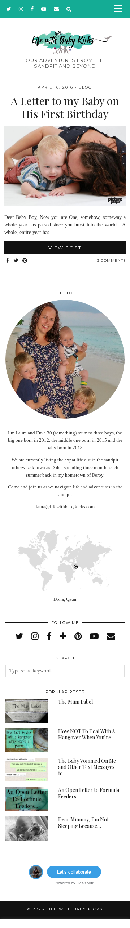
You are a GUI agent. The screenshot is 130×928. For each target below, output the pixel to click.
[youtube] (44, 9)
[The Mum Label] (26, 711)
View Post (65, 248)
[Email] (56, 9)
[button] (120, 9)
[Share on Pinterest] (25, 261)
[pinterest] (78, 636)
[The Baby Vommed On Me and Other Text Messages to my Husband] (26, 770)
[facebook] (32, 9)
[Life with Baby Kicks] (65, 31)
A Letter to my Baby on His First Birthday (65, 107)
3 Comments (111, 260)
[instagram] (21, 9)
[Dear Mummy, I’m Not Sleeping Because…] (26, 828)
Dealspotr (85, 883)
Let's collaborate (74, 871)
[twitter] (9, 9)
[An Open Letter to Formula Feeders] (26, 799)
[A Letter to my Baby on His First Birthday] (65, 204)
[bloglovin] (63, 636)
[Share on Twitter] (16, 261)
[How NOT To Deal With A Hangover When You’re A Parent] (26, 740)
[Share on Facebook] (8, 261)
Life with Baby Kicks (74, 909)
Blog (85, 87)
